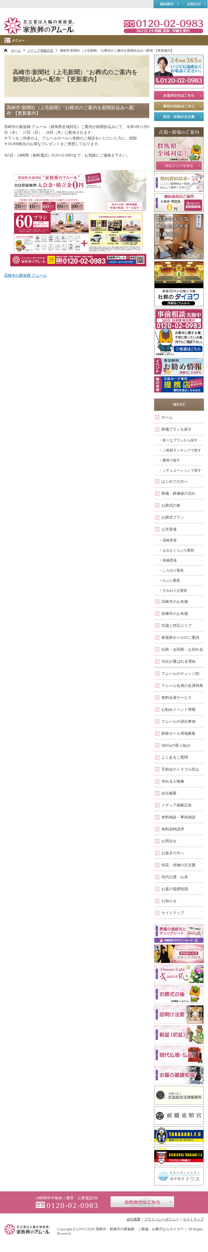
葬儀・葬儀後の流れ (178, 493)
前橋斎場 (169, 560)
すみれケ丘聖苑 (174, 590)
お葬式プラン (172, 517)
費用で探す (171, 460)
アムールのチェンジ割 (180, 673)
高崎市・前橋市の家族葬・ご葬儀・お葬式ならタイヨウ (140, 1229)
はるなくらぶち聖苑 (178, 550)
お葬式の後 (170, 505)
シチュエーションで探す (181, 470)
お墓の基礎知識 (174, 889)
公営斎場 (169, 529)
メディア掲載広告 (176, 805)
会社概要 (169, 793)
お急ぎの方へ (172, 853)
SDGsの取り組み (175, 745)
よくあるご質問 (174, 757)
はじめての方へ (174, 481)
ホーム (167, 417)
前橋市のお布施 (174, 613)
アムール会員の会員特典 (182, 685)
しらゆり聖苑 (173, 570)
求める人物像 (172, 781)
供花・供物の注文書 (178, 865)
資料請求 (167, 4)
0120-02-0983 (163, 26)
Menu (104, 40)
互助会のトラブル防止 (180, 769)
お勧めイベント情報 (178, 709)
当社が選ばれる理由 (178, 661)
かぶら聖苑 (171, 580)
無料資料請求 (172, 829)
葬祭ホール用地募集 (178, 733)
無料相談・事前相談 (178, 817)
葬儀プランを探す (176, 429)
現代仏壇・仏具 (174, 877)
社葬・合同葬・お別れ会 (182, 649)
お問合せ (169, 841)
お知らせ (169, 901)
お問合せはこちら (142, 1201)
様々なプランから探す (180, 440)
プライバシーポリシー (161, 1219)
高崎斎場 (169, 540)
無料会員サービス (176, 697)
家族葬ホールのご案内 (180, 637)
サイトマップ (172, 913)
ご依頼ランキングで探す (181, 450)
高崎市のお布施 (174, 601)
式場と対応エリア (176, 625)
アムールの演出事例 (178, 721)
